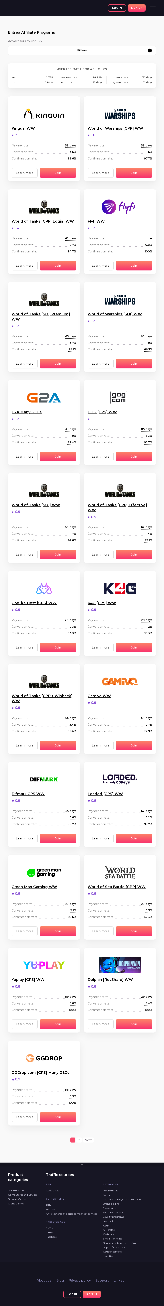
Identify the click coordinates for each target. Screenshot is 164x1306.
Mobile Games (16, 1190)
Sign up (136, 7)
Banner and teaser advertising (120, 1242)
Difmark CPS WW (28, 794)
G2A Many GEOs (27, 412)
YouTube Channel (113, 1212)
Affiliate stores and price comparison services (71, 1213)
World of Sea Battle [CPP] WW (117, 887)
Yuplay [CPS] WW (28, 979)
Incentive (108, 1256)
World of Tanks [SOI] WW (36, 505)
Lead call (108, 1221)
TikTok (49, 1227)
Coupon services (112, 1251)
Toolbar (107, 1194)
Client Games (16, 1203)
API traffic (109, 1229)
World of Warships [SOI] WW (115, 314)
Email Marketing (112, 1238)
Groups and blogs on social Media (122, 1199)
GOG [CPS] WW (102, 412)
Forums (50, 1209)
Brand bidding (111, 1203)
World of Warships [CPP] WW (115, 128)
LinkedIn (121, 1280)
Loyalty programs (113, 1216)
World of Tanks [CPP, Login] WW (43, 221)
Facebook (51, 1236)
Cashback (108, 1234)
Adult (106, 1225)
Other (49, 1204)
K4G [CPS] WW (102, 603)
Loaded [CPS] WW (105, 794)
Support (102, 1280)
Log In (117, 7)
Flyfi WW (96, 221)
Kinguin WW (23, 128)
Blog (60, 1280)
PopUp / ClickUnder (114, 1247)
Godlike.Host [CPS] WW (34, 603)
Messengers (109, 1207)
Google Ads (52, 1190)
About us (44, 1280)
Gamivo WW (99, 696)
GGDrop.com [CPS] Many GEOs (41, 1072)
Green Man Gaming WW (34, 887)
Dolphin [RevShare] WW (110, 979)
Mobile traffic (110, 1190)
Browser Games (17, 1199)
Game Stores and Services (22, 1194)
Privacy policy (80, 1280)
